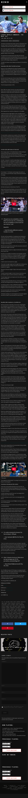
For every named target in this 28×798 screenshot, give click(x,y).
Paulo (23, 613)
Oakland (10, 613)
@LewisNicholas (9, 590)
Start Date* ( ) (7, 770)
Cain (9, 603)
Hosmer (18, 607)
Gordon (4, 607)
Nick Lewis (3, 38)
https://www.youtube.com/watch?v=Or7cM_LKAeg (11, 297)
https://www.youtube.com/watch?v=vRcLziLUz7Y (11, 132)
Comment (4, 661)
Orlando (18, 613)
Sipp (11, 616)
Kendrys (4, 610)
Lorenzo (19, 610)
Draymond (22, 604)
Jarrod (12, 609)
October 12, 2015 (8, 232)
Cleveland (4, 604)
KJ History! (15, 789)
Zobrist (20, 617)
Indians (3, 609)
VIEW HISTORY (11, 750)
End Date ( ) (6, 773)
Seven (7, 616)
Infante (8, 609)
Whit (9, 617)
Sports (10, 40)
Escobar (15, 606)
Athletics (23, 601)
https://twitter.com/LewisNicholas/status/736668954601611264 (14, 443)
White (12, 617)
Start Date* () (6, 742)
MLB (12, 612)
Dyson (3, 606)
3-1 (2, 601)
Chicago (18, 603)
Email (3, 692)
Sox (13, 616)
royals (16, 614)
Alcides (8, 601)
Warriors (4, 617)
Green (8, 607)
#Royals (6, 219)
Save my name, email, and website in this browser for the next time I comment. (13, 707)
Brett (6, 603)
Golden (23, 606)
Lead (8, 610)
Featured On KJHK (4, 40)
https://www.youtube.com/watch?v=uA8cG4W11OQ (11, 144)
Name (3, 685)
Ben (3, 603)
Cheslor (13, 603)
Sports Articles (16, 40)
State (17, 616)
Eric (11, 606)
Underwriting (14, 786)
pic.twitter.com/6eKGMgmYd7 (12, 561)
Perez (3, 614)
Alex (12, 601)
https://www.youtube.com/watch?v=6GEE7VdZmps (11, 87)
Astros (18, 601)
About (5, 785)
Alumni (5, 787)
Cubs (9, 604)
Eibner (7, 606)
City (22, 603)
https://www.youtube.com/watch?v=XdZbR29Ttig (11, 169)
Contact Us (13, 785)
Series (3, 616)
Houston (23, 607)
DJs (7, 786)
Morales (16, 612)
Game (19, 606)
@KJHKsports (10, 587)
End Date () (6, 745)
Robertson (11, 614)
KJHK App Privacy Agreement (15, 788)
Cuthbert (13, 604)
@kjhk (5, 585)
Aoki (15, 601)
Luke (23, 610)
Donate (22, 786)
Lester (11, 610)
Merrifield (4, 612)
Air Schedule (21, 785)
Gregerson (13, 607)
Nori (6, 613)
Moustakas (21, 612)
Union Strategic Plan (20, 787)
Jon (16, 609)
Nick (3, 613)
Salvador (21, 614)
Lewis (15, 610)
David (17, 604)
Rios (7, 614)
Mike (9, 612)
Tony (20, 616)
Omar (14, 613)
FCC (11, 787)
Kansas (19, 609)
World (16, 617)
